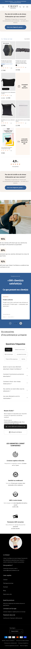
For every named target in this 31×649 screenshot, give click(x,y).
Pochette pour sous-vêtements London (8, 93)
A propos (5, 587)
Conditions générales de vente (12, 645)
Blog (4, 590)
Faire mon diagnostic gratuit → (15, 27)
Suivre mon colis (7, 594)
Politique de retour (8, 583)
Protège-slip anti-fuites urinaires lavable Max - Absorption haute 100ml (21, 62)
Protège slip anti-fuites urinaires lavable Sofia (6, 61)
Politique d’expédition (23, 643)
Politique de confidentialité (10, 643)
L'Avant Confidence (10, 640)
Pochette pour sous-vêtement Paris (8, 120)
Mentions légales (24, 645)
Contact (5, 579)
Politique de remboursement (22, 640)
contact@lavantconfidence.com (16, 426)
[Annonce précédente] (3, 2)
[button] (3, 7)
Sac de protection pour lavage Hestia (23, 120)
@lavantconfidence (16, 432)
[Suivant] (20, 323)
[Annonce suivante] (28, 2)
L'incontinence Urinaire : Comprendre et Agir (6, 148)
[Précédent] (10, 323)
